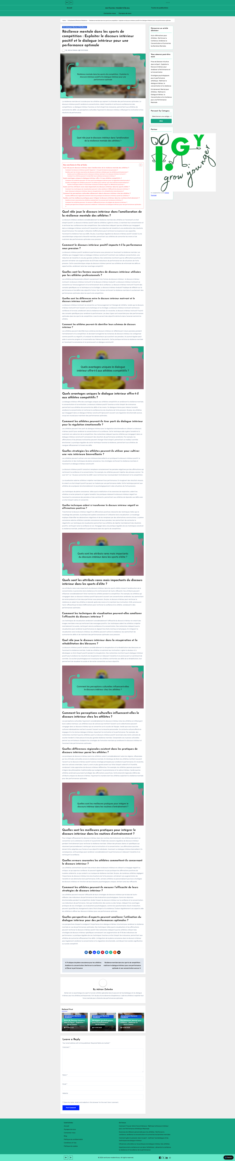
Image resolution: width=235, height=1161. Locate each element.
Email (65, 1084)
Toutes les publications (159, 8)
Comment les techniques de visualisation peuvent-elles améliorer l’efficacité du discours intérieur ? (97, 189)
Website (65, 1093)
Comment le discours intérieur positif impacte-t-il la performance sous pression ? (91, 170)
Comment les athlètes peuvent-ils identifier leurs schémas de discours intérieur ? (91, 176)
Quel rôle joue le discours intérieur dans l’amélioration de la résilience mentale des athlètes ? (96, 168)
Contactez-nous (110, 13)
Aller (161, 121)
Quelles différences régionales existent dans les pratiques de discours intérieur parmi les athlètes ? (97, 195)
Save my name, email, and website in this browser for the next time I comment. (91, 1102)
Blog (65, 1136)
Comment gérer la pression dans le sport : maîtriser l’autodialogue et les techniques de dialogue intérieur (143, 1139)
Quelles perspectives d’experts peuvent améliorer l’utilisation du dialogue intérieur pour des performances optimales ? (103, 205)
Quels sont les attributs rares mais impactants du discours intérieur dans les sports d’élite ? (96, 187)
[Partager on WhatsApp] (170, 1157)
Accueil (69, 8)
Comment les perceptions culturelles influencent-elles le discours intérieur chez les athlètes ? (97, 193)
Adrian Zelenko (73, 50)
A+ (67, 2)
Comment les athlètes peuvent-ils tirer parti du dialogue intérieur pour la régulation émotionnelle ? (97, 180)
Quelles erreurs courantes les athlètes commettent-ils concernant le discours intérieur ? (94, 200)
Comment (66, 1047)
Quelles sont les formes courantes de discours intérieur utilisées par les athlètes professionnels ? (96, 172)
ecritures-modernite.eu (117, 8)
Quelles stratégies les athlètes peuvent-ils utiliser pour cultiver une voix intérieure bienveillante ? (97, 182)
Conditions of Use (70, 1143)
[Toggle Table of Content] (140, 165)
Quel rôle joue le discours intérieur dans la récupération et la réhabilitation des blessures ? (94, 191)
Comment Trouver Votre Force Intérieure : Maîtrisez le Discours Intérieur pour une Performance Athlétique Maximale (143, 1127)
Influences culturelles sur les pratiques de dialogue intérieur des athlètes (144, 1144)
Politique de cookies (71, 1146)
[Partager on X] (163, 1157)
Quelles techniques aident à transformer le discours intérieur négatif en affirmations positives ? (95, 184)
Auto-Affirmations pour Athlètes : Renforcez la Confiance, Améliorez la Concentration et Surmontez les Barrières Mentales (161, 41)
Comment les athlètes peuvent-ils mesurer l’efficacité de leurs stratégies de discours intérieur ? (96, 202)
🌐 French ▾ (228, 1157)
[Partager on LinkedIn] (167, 1157)
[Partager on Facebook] (160, 1157)
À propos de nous (125, 13)
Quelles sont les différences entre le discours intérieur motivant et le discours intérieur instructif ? (96, 174)
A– (71, 2)
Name (65, 1075)
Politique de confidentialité (73, 1139)
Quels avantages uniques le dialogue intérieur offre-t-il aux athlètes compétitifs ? (92, 178)
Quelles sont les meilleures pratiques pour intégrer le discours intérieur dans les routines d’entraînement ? (101, 198)
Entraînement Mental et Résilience (74, 27)
